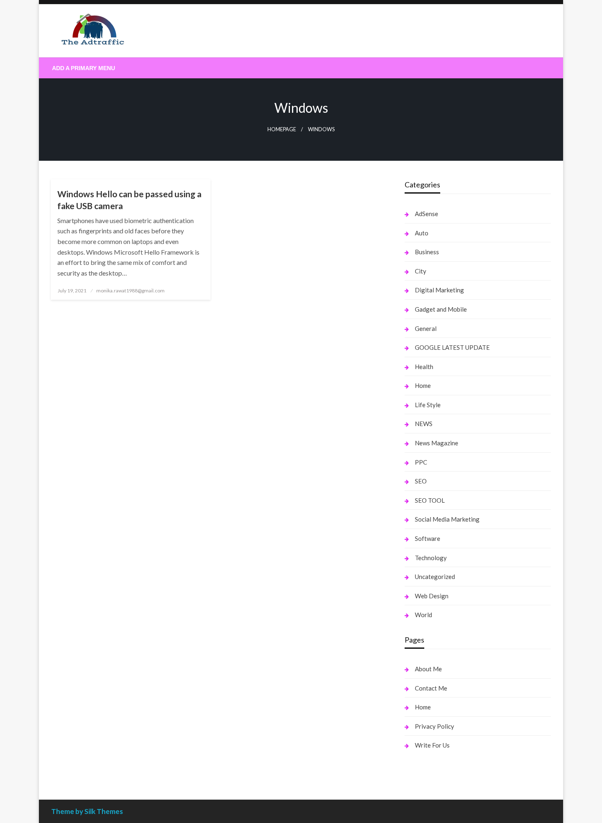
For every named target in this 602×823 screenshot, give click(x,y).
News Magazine (436, 443)
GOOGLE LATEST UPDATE (452, 347)
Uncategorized (435, 576)
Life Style (428, 404)
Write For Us (432, 745)
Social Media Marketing (447, 519)
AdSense (426, 213)
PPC (421, 462)
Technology (431, 557)
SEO (421, 481)
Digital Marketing (439, 290)
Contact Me (431, 688)
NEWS (423, 423)
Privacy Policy (434, 726)
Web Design (431, 596)
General (426, 328)
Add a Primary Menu (83, 68)
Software (427, 538)
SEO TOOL (430, 500)
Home (423, 385)
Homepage (281, 129)
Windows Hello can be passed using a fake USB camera (129, 200)
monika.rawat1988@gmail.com (130, 290)
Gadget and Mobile (441, 309)
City (420, 271)
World (423, 614)
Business (427, 251)
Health (424, 366)
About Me (428, 669)
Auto (421, 233)
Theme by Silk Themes (87, 811)
